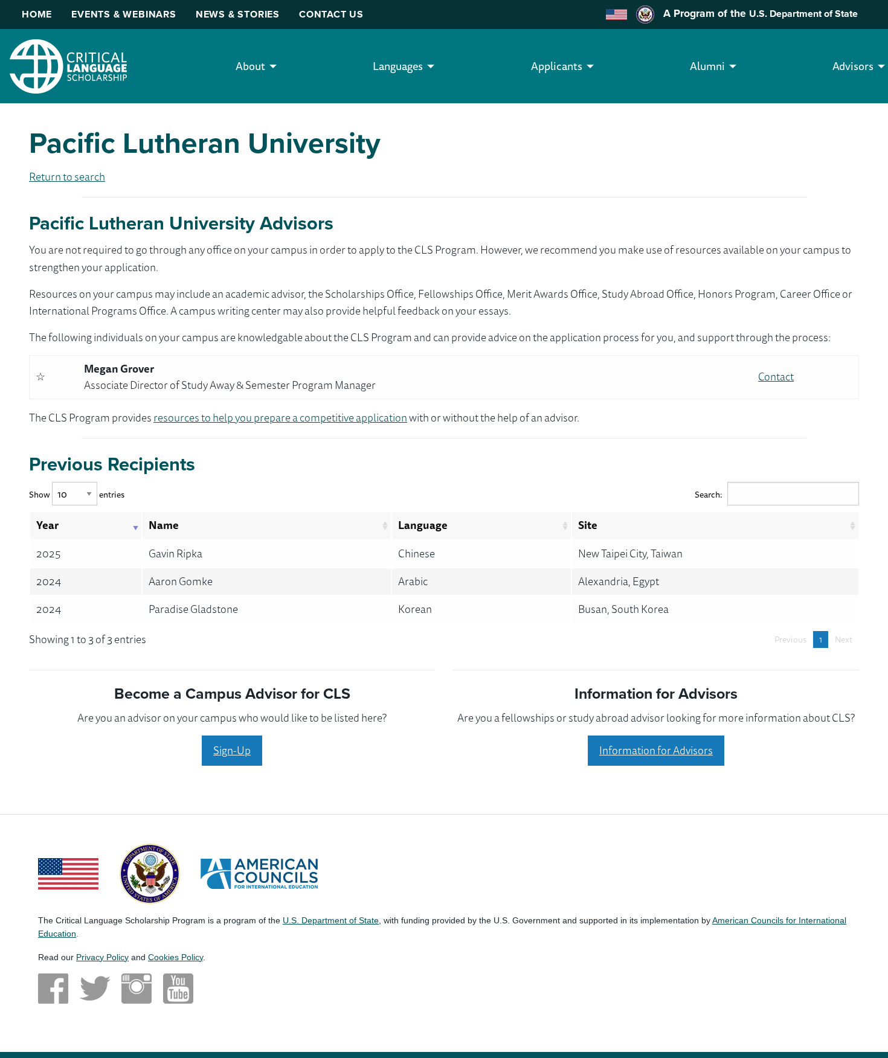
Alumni (707, 65)
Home (37, 14)
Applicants (556, 65)
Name (164, 524)
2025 (48, 553)
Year (47, 524)
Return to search (67, 176)
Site (587, 524)
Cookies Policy (175, 957)
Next (843, 639)
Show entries (76, 494)
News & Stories (238, 14)
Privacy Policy (102, 957)
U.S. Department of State (803, 14)
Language (423, 524)
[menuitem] (250, 66)
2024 (48, 580)
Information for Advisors (656, 750)
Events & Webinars (123, 14)
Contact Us (331, 14)
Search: (708, 494)
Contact (776, 376)
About (250, 65)
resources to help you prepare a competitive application (280, 417)
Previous (790, 639)
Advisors (853, 65)
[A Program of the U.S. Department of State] (150, 872)
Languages (398, 65)
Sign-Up (232, 750)
